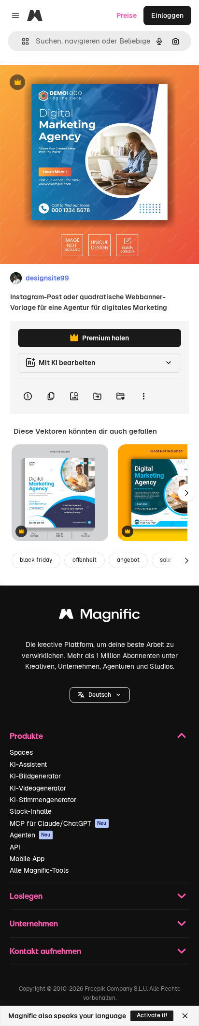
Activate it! (152, 1015)
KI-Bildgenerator (35, 776)
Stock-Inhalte (31, 811)
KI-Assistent (28, 764)
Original (61, 83)
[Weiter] (186, 492)
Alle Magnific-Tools (39, 870)
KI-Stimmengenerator (43, 799)
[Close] (185, 1016)
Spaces (21, 752)
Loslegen (26, 896)
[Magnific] (99, 616)
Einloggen (167, 15)
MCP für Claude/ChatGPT (58, 823)
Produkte (26, 736)
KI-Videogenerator (38, 788)
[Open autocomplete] (21, 41)
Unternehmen (34, 923)
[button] (100, 695)
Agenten (30, 835)
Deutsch (99, 695)
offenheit (84, 560)
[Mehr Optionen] (143, 396)
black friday (36, 560)
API (15, 847)
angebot (128, 560)
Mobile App (27, 858)
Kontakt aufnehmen (45, 951)
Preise (126, 15)
